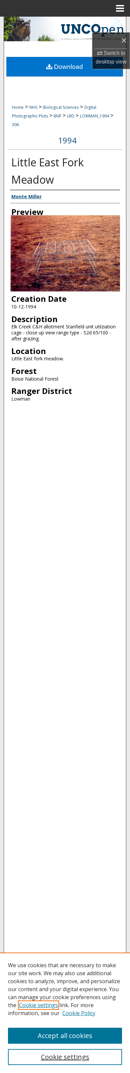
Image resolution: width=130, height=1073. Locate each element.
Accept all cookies (65, 1035)
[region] (65, 1013)
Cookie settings (38, 1005)
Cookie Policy (78, 1013)
